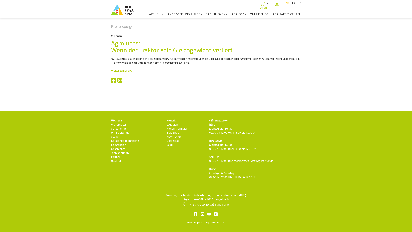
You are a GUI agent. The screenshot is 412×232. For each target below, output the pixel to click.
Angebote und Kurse (183, 14)
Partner (115, 157)
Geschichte (118, 149)
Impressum (201, 222)
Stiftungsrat (118, 128)
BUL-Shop (173, 132)
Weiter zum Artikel (122, 71)
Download (173, 141)
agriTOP (237, 14)
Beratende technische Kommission (125, 143)
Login (170, 145)
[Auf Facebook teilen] (114, 82)
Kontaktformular (177, 128)
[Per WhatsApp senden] (120, 82)
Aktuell (155, 14)
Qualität (116, 161)
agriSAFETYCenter (286, 14)
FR (293, 3)
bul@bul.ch (222, 205)
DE (287, 3)
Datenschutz (218, 222)
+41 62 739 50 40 (198, 205)
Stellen (115, 137)
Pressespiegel (122, 27)
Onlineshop (259, 14)
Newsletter (174, 137)
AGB (189, 222)
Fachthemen (215, 14)
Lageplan (172, 124)
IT (300, 3)
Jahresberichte (120, 153)
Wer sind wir (119, 124)
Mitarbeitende (120, 132)
